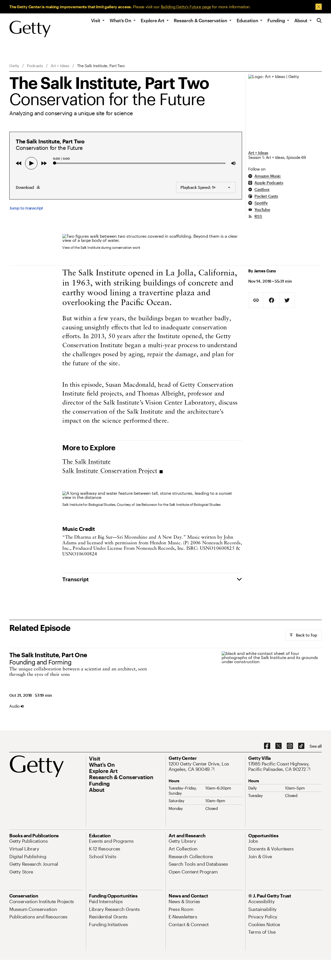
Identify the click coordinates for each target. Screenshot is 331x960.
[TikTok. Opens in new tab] (301, 746)
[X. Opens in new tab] (278, 746)
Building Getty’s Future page (186, 6)
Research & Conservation (200, 20)
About (300, 20)
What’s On (120, 20)
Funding (276, 20)
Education (247, 20)
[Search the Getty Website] (319, 21)
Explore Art (152, 20)
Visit (95, 20)
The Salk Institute (86, 462)
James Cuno (265, 270)
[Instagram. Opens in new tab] (290, 746)
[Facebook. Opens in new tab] (267, 746)
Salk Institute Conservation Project (109, 471)
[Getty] (30, 29)
